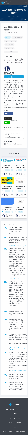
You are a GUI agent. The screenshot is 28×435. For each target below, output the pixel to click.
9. (6, 375)
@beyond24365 (8, 74)
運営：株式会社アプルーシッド (15, 409)
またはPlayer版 (14, 120)
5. (6, 311)
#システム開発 (9, 44)
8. (6, 353)
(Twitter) (9, 118)
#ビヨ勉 (7, 37)
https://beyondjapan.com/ (17, 279)
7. (6, 334)
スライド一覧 (9, 77)
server (7, 170)
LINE (8, 123)
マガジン (15, 427)
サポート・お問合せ (15, 423)
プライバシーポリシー (15, 418)
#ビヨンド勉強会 (17, 37)
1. (6, 228)
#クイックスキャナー (11, 52)
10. (7, 383)
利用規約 (15, 414)
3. (6, 249)
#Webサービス (9, 48)
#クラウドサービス (10, 41)
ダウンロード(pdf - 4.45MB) (14, 144)
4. (6, 282)
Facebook (9, 113)
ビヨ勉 (7, 191)
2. (6, 237)
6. (6, 319)
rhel (20, 170)
